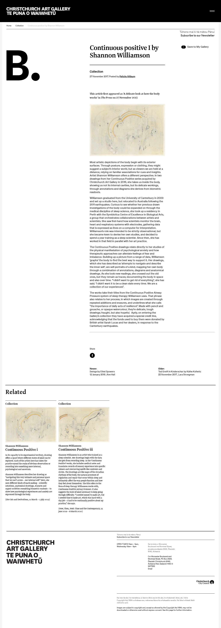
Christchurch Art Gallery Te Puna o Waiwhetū (38, 11)
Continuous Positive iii (75, 447)
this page (169, 610)
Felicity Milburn (127, 76)
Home (8, 25)
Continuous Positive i (21, 448)
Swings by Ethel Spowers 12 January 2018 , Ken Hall (102, 371)
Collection (19, 25)
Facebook (92, 355)
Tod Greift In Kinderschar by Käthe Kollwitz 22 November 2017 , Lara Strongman (179, 371)
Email (150, 568)
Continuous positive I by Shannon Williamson (46, 25)
